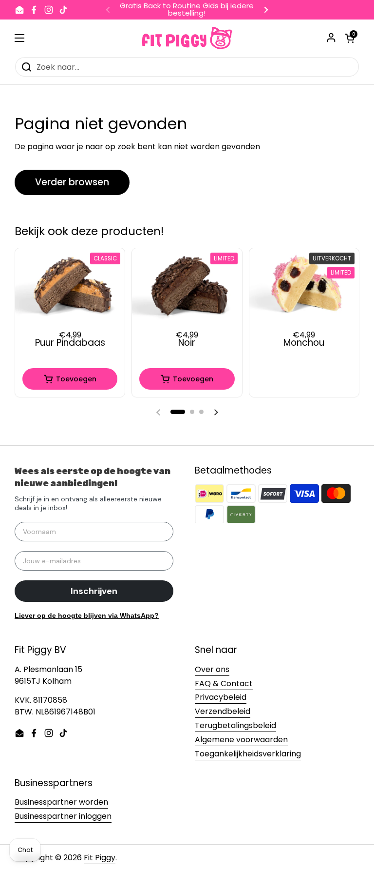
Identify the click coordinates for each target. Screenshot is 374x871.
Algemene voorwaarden (241, 739)
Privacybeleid (220, 697)
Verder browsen (72, 182)
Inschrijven (94, 591)
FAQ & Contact (224, 683)
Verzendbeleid (222, 711)
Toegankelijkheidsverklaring (248, 753)
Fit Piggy (99, 857)
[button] (177, 412)
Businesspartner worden (61, 802)
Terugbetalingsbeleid (235, 725)
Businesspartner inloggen (63, 816)
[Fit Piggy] (187, 38)
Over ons (212, 669)
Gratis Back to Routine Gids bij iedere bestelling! (187, 9)
